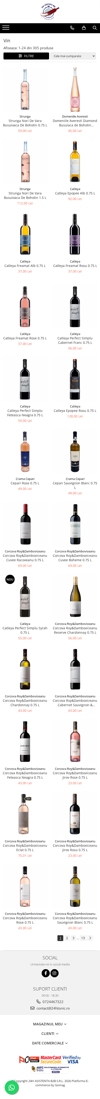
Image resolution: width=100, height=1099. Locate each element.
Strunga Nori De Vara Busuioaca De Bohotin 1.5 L (25, 195)
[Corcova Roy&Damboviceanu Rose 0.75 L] (25, 886)
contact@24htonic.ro (53, 1008)
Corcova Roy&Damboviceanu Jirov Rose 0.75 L (75, 775)
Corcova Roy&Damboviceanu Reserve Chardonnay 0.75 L (75, 630)
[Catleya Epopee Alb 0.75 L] (75, 161)
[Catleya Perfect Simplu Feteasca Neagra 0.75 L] (25, 379)
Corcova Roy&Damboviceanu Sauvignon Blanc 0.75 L (75, 920)
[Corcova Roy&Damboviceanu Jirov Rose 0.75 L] (75, 741)
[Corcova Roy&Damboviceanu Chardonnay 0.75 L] (25, 669)
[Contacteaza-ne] (72, 28)
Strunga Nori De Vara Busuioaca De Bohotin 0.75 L (25, 122)
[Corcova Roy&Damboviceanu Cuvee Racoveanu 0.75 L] (25, 524)
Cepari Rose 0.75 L (25, 483)
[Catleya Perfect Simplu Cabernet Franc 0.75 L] (75, 306)
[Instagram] (54, 973)
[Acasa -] (50, 11)
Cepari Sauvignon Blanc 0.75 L (75, 485)
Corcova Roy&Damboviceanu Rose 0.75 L (25, 920)
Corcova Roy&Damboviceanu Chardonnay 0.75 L (25, 702)
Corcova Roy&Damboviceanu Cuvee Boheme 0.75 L (75, 557)
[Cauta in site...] (95, 28)
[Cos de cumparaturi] (84, 28)
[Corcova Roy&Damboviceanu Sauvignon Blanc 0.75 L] (75, 886)
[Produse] (6, 29)
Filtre (28, 56)
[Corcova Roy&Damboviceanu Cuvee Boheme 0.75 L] (75, 524)
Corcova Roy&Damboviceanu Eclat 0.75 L (25, 847)
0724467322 (52, 1001)
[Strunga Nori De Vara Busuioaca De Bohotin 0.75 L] (25, 89)
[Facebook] (46, 973)
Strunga (25, 116)
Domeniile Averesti (75, 116)
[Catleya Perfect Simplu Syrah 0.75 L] (25, 596)
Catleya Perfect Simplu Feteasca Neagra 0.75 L (25, 412)
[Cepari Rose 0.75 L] (25, 451)
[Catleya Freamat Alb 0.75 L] (25, 234)
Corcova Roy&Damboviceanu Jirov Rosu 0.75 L (75, 847)
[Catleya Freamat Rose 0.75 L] (25, 306)
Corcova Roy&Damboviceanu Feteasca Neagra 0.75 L (25, 775)
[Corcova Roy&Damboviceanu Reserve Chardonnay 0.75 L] (75, 596)
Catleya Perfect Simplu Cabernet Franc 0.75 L (75, 340)
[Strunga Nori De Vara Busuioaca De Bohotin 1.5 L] (25, 161)
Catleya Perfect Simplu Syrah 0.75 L (25, 630)
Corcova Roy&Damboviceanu (25, 551)
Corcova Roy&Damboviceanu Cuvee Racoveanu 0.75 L (25, 557)
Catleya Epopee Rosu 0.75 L (75, 410)
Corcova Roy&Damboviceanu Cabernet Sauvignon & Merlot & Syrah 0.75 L (75, 702)
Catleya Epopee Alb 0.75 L (75, 193)
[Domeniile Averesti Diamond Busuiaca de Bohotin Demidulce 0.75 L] (75, 89)
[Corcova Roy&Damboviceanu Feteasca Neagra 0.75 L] (25, 741)
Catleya (75, 189)
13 (83, 938)
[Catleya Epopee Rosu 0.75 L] (75, 379)
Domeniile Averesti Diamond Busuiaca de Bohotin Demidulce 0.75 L (75, 122)
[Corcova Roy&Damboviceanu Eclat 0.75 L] (25, 814)
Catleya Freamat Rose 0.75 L (25, 338)
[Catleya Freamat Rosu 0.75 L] (75, 234)
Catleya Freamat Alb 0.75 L (25, 265)
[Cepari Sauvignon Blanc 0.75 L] (75, 451)
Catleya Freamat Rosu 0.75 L (75, 265)
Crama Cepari (25, 479)
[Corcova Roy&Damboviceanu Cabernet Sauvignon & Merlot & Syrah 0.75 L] (75, 669)
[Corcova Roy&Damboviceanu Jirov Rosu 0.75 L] (75, 814)
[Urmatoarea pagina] (90, 938)
